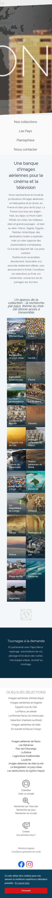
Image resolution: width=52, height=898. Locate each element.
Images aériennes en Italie (26, 724)
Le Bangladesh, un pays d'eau (26, 767)
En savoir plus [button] (22, 883)
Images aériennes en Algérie (26, 702)
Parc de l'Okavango (26, 748)
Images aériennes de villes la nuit (26, 763)
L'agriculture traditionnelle (26, 756)
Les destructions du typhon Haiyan (26, 770)
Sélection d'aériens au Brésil (26, 720)
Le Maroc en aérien (26, 711)
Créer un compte (26, 793)
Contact (26, 831)
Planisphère (25, 140)
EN (2, 3)
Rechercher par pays (26, 810)
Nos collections (25, 122)
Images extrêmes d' (26, 698)
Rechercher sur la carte (26, 813)
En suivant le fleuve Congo (26, 728)
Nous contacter (25, 149)
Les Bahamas (26, 745)
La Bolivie (26, 752)
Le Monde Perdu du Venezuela (26, 715)
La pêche (26, 759)
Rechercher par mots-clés (26, 806)
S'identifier (26, 790)
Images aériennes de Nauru (26, 741)
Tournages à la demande (26, 641)
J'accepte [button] (26, 890)
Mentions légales (26, 848)
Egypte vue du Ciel (26, 706)
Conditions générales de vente (26, 851)
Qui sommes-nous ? (26, 835)
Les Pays (25, 131)
